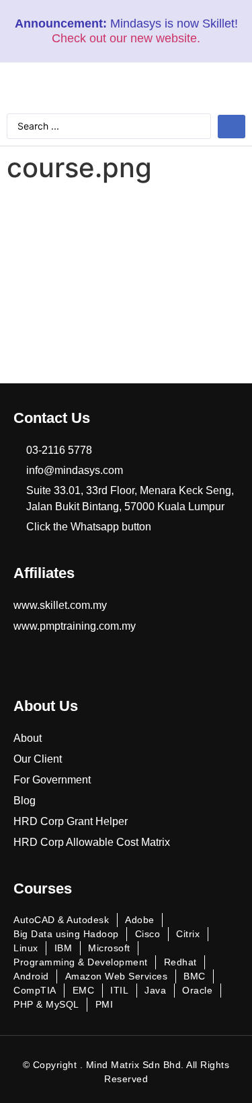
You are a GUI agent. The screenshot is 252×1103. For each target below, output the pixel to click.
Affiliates (44, 573)
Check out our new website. (126, 38)
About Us (45, 706)
